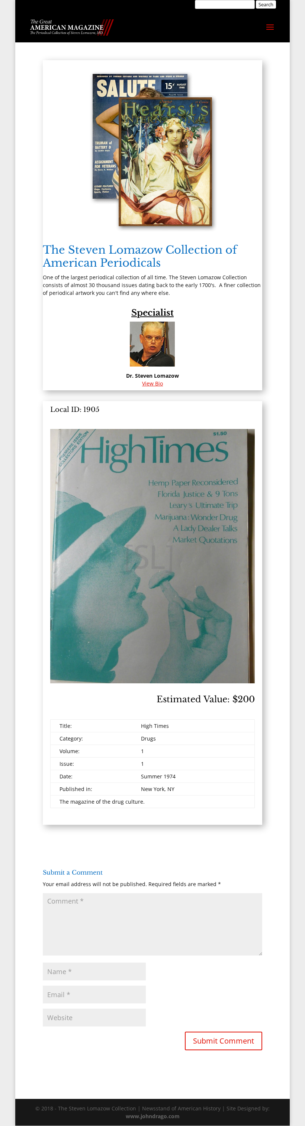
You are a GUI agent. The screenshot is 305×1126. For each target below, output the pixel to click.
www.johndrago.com (153, 1116)
